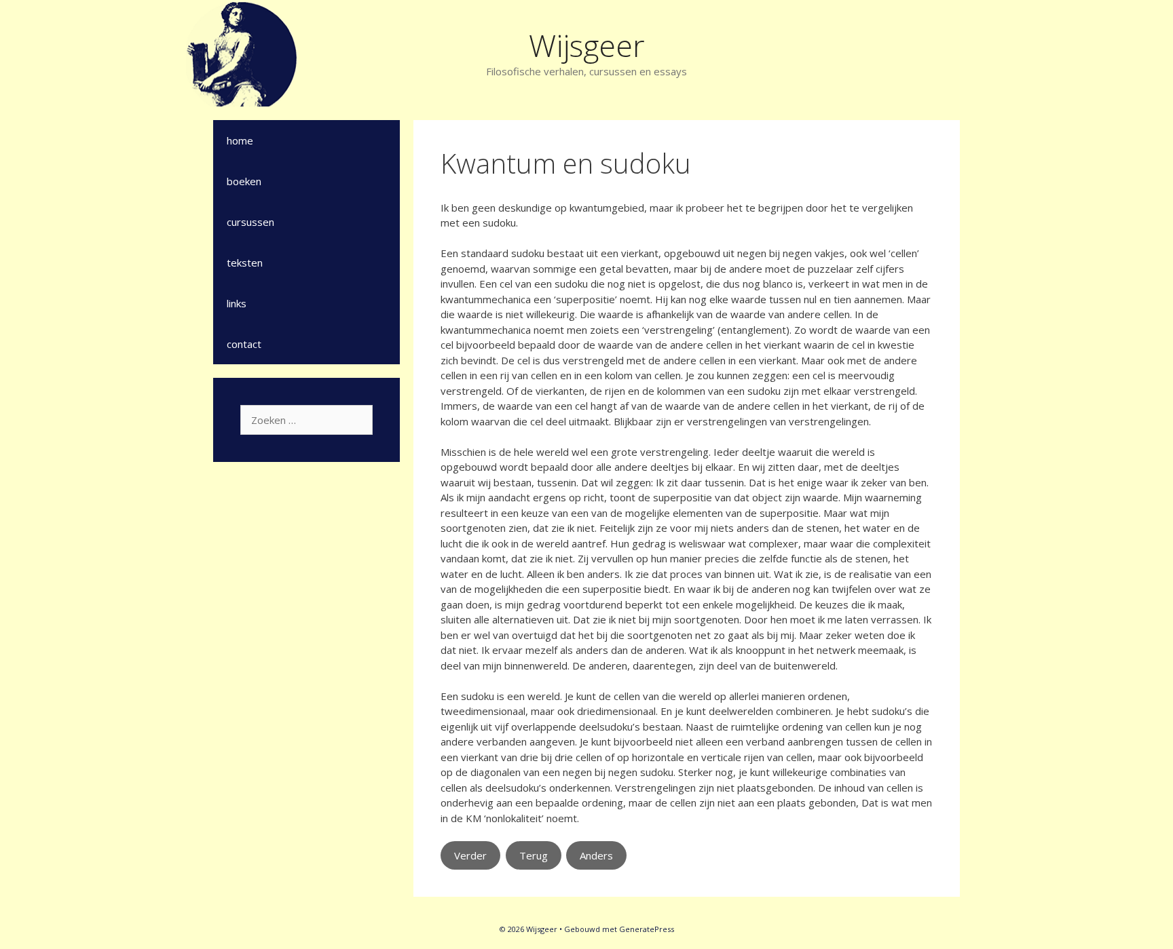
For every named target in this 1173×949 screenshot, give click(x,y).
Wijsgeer (587, 45)
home (240, 140)
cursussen (250, 222)
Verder (470, 855)
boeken (244, 181)
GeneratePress (646, 929)
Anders (596, 855)
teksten (245, 262)
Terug (533, 855)
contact (244, 344)
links (236, 303)
